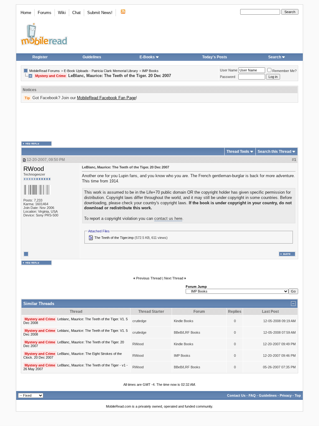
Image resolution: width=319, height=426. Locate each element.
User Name (228, 70)
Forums (44, 12)
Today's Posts (214, 57)
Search (274, 57)
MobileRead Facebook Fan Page (106, 97)
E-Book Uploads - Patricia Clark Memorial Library (101, 71)
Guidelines (92, 57)
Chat (76, 12)
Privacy (286, 395)
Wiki (62, 12)
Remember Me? (284, 71)
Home (26, 12)
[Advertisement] (159, 122)
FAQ (252, 395)
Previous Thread (148, 278)
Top (298, 395)
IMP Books (150, 71)
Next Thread (173, 278)
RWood (33, 168)
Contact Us (236, 395)
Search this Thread (274, 151)
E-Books (147, 57)
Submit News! (99, 12)
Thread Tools (237, 151)
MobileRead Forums (44, 71)
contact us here (168, 218)
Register (40, 57)
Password (227, 77)
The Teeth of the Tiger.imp (114, 238)
